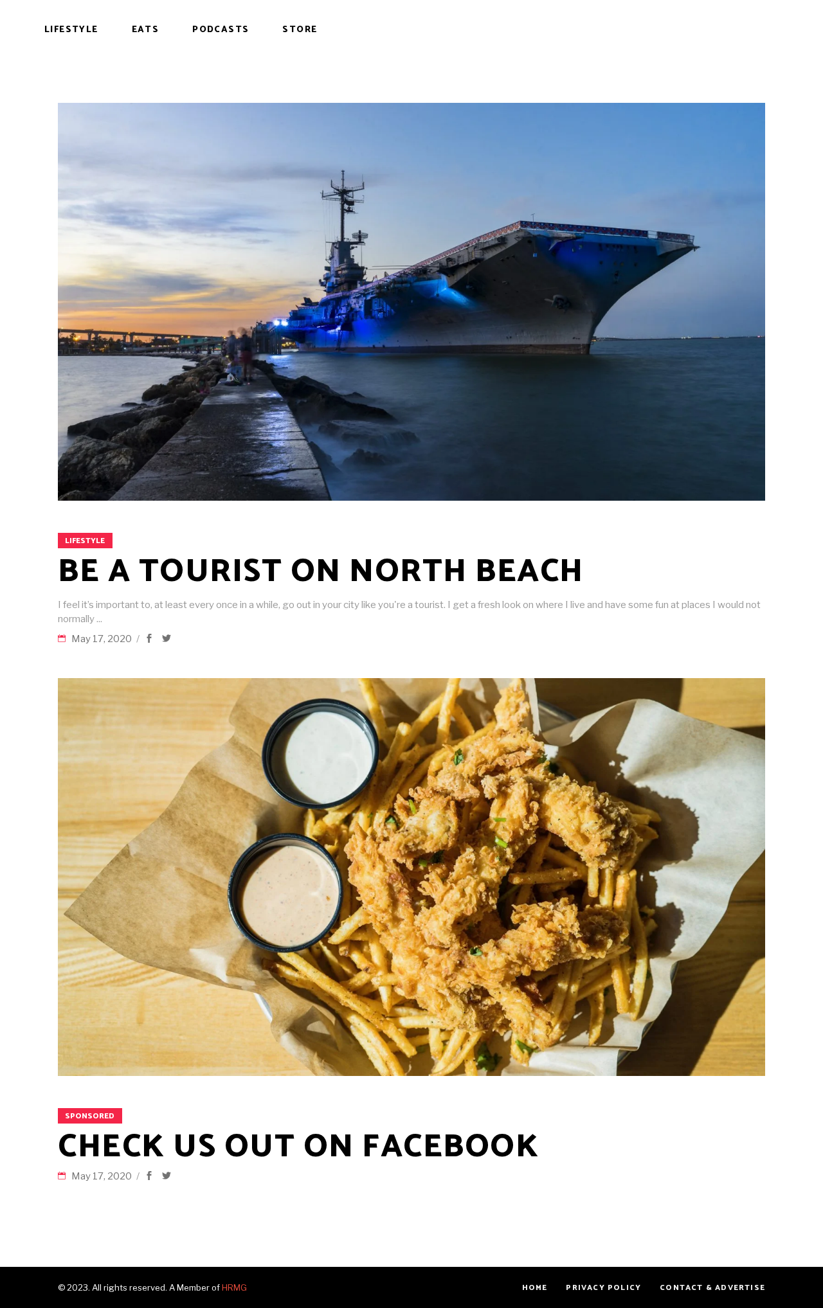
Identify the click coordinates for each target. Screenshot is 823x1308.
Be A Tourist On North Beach (321, 572)
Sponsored (89, 1116)
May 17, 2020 (102, 639)
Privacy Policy (603, 1288)
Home (535, 1288)
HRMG (234, 1287)
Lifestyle (85, 541)
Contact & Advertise (712, 1288)
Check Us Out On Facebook (298, 1147)
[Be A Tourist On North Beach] (411, 302)
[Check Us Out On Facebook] (411, 877)
